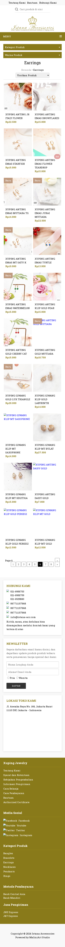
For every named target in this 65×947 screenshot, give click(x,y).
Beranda (26, 69)
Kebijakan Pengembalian (18, 779)
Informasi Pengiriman (16, 784)
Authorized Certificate (16, 802)
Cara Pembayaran (13, 793)
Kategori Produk (32, 47)
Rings (6, 875)
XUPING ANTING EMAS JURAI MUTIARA (45, 213)
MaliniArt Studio (39, 937)
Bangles (8, 853)
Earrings (8, 862)
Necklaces (9, 866)
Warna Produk (32, 55)
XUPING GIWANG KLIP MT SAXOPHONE (15, 448)
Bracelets (8, 857)
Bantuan (8, 797)
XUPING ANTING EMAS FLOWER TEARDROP (45, 163)
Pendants (9, 871)
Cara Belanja (10, 788)
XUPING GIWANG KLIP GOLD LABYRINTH (45, 399)
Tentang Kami (11, 770)
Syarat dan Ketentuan (16, 775)
